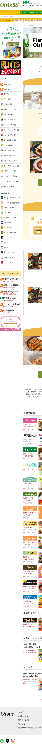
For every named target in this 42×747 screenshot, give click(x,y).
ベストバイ (7, 227)
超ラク (31, 20)
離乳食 (5, 242)
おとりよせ (7, 263)
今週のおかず (7, 89)
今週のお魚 (7, 223)
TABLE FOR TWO (9, 257)
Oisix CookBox (8, 208)
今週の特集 (7, 84)
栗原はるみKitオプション (12, 198)
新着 (26, 20)
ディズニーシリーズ (10, 232)
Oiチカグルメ (7, 237)
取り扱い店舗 (23, 720)
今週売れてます (18, 20)
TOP (24, 25)
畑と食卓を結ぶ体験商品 (11, 203)
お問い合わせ (23, 716)
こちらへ (39, 3)
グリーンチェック (9, 252)
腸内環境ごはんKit (9, 218)
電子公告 (21, 724)
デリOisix (6, 213)
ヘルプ (20, 712)
